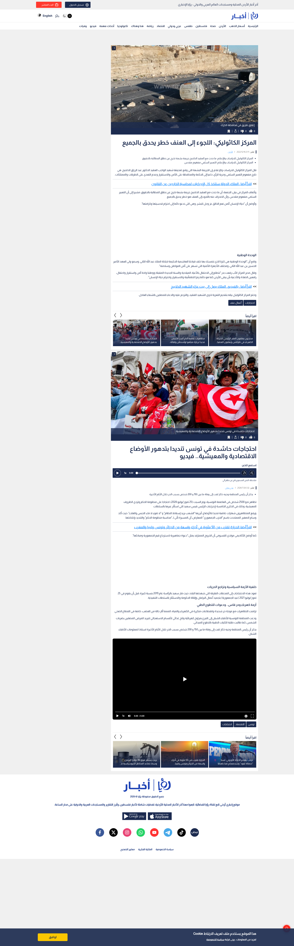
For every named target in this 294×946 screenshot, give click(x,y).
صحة (213, 26)
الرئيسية (253, 26)
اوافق (53, 937)
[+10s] (252, 473)
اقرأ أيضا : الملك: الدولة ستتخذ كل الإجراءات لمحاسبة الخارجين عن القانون (201, 184)
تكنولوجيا (122, 26)
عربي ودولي (174, 26)
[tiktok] (181, 832)
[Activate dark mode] (67, 16)
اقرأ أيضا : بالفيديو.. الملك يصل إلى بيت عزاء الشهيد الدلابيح (211, 286)
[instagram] (127, 832)
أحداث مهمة (106, 26)
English (47, 15)
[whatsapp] (140, 832)
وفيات (83, 26)
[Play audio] (117, 473)
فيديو (93, 26)
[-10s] (244, 473)
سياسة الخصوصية (215, 939)
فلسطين (201, 26)
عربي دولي (229, 488)
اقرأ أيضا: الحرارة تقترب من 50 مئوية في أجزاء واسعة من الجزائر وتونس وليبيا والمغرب (193, 527)
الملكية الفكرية (145, 849)
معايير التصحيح (127, 849)
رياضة (150, 26)
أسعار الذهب (237, 26)
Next (115, 315)
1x (125, 472)
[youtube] (154, 832)
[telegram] (168, 832)
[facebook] (100, 832)
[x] (113, 832)
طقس (188, 26)
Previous (121, 315)
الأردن (222, 26)
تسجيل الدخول (76, 4)
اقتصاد (161, 26)
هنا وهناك (137, 26)
